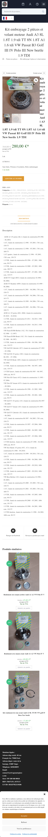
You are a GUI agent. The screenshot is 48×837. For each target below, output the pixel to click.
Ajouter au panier (13, 179)
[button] (44, 794)
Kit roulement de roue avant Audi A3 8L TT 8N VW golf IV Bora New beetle (24, 714)
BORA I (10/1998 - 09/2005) (18, 193)
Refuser (24, 822)
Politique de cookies (15, 834)
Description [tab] (24, 218)
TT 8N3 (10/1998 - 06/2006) (18, 201)
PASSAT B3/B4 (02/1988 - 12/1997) (20, 199)
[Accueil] (3, 59)
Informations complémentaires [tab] (24, 224)
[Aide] (37, 4)
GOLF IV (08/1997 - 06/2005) (18, 196)
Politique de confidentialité (29, 834)
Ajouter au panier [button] (24, 608)
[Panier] (23, 4)
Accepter (24, 816)
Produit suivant (37, 73)
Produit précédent (11, 73)
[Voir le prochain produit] (44, 73)
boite (11, 204)
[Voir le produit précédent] (4, 73)
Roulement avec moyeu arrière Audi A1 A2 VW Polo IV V (24, 594)
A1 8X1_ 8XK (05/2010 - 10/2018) (22, 190)
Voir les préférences (24, 828)
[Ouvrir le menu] (43, 4)
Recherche (43, 11)
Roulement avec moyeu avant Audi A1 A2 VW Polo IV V (24, 653)
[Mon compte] (30, 4)
